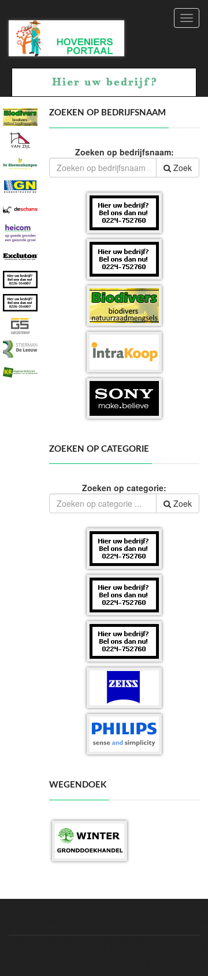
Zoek (181, 167)
